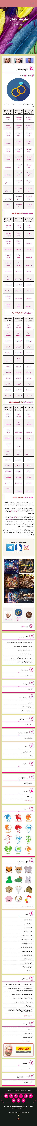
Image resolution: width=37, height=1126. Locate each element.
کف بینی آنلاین (28, 724)
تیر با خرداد (29, 243)
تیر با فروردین (29, 226)
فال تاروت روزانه (14, 516)
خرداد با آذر (8, 183)
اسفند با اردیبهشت (8, 423)
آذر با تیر (8, 346)
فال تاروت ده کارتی (27, 955)
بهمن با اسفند (18, 491)
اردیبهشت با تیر (18, 142)
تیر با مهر (29, 271)
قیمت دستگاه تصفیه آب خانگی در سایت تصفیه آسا (19, 984)
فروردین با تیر (28, 142)
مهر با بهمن (29, 389)
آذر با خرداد (8, 341)
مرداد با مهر (19, 271)
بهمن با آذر (18, 471)
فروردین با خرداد (28, 134)
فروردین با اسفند (28, 205)
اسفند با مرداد (8, 444)
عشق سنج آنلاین (28, 783)
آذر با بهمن (8, 389)
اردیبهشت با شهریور (18, 157)
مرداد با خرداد (18, 242)
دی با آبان (28, 465)
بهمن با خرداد (18, 432)
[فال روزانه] (11, 566)
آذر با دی (8, 384)
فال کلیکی (29, 769)
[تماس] (11, 1096)
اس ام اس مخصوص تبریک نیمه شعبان (22, 646)
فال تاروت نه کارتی (27, 951)
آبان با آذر (18, 378)
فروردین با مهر (28, 165)
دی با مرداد (29, 446)
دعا (31, 755)
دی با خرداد (29, 432)
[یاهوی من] (31, 1096)
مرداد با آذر (19, 284)
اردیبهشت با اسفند (18, 205)
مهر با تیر (29, 346)
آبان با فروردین (18, 326)
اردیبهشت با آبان (18, 173)
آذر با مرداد (8, 352)
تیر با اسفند (29, 306)
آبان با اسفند (18, 395)
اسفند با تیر (8, 438)
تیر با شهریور (29, 265)
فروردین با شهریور (28, 157)
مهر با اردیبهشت (28, 333)
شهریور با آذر (8, 284)
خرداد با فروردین (8, 118)
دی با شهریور (29, 454)
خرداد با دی (8, 190)
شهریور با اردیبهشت (8, 234)
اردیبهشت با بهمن (18, 197)
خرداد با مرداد (8, 149)
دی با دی (29, 477)
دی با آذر (29, 471)
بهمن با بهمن (18, 483)
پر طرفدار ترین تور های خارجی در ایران (22, 998)
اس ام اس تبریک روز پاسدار (25, 650)
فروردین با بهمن (28, 197)
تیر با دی (29, 290)
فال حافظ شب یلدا (27, 1037)
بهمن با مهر (18, 459)
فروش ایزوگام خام (27, 1006)
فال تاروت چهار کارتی (26, 939)
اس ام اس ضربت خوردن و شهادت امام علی (21, 657)
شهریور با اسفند (8, 305)
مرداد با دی (18, 290)
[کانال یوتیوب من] (18, 1100)
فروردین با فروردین (28, 118)
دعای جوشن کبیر (27, 751)
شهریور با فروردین (8, 226)
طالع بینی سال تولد (27, 906)
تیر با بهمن (28, 298)
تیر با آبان (28, 279)
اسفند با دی (8, 477)
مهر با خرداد (29, 341)
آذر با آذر (8, 378)
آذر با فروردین (8, 326)
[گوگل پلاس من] (23, 1100)
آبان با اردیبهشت (18, 333)
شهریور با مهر (8, 271)
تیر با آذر (29, 284)
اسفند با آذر (8, 471)
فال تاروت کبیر (28, 923)
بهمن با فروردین (18, 415)
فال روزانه (10, 519)
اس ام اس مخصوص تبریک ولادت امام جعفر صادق (19, 642)
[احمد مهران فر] (29, 60)
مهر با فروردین (29, 326)
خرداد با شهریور (8, 157)
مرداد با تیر (18, 249)
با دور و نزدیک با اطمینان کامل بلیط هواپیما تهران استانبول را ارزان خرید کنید (20, 1010)
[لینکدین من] (13, 1100)
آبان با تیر (18, 346)
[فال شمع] (11, 581)
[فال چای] (26, 596)
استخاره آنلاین (28, 675)
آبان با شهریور (18, 359)
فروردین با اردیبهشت (28, 126)
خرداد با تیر (8, 143)
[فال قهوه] (26, 581)
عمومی (23, 626)
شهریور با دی (8, 290)
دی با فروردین (29, 415)
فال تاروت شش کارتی (26, 947)
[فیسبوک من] (21, 1096)
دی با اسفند (29, 491)
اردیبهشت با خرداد (18, 134)
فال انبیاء (30, 689)
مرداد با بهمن (18, 298)
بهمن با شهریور (18, 452)
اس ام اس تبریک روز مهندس (25, 661)
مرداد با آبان (18, 279)
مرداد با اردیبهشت (18, 234)
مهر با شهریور (28, 360)
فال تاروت (29, 970)
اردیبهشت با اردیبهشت (18, 126)
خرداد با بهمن (8, 198)
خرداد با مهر (8, 167)
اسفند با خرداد (8, 430)
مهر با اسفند (29, 395)
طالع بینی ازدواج (19, 19)
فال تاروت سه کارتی (27, 935)
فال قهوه (30, 702)
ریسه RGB (29, 796)
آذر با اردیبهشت (8, 333)
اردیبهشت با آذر (18, 181)
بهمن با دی (18, 477)
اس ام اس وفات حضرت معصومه (24, 654)
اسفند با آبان (8, 465)
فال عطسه (29, 1068)
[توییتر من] (6, 1096)
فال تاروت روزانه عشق (26, 963)
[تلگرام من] (26, 1096)
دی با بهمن (28, 483)
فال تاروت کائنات (27, 931)
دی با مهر (29, 459)
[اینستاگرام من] (16, 1096)
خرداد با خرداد (8, 134)
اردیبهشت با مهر (18, 165)
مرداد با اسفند (18, 305)
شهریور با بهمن (8, 297)
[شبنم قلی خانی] (7, 60)
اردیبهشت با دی (18, 189)
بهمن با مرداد (18, 446)
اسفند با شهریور (8, 452)
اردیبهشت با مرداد (18, 149)
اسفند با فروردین (8, 415)
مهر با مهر (28, 366)
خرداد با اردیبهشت (8, 126)
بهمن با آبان (18, 465)
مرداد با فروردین (18, 226)
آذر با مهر (8, 366)
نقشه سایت (11, 1112)
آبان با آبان (18, 372)
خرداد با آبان (8, 175)
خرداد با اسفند (8, 205)
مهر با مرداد (29, 352)
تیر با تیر (29, 249)
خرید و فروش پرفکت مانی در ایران (23, 1002)
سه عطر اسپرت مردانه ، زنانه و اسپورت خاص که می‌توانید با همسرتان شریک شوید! (20, 989)
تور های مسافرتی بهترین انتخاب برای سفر (22, 994)
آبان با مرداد (18, 352)
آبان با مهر (18, 366)
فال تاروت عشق (14, 510)
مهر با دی (29, 384)
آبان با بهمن (18, 389)
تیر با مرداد (29, 257)
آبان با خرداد (18, 341)
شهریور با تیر (8, 249)
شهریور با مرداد (8, 255)
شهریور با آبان (8, 277)
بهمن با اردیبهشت (18, 423)
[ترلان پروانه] (18, 60)
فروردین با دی (28, 189)
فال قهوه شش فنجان (27, 710)
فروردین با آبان (28, 173)
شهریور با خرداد (8, 242)
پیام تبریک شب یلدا (27, 1041)
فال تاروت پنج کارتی (27, 943)
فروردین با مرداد (28, 149)
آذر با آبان (8, 372)
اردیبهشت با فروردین (18, 118)
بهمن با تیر (18, 438)
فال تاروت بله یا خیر (27, 966)
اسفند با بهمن (8, 483)
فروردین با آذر (28, 181)
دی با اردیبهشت (28, 423)
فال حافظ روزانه (28, 1033)
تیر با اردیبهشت (28, 234)
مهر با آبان (28, 372)
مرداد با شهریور (18, 263)
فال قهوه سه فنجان (27, 706)
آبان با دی (18, 384)
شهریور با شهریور (8, 263)
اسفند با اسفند (8, 489)
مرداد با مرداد (18, 255)
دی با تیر (29, 438)
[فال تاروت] (26, 566)
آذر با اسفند (8, 395)
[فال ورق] (11, 596)
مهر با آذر (28, 378)
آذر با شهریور (8, 360)
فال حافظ (30, 1029)
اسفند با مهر (8, 459)
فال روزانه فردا (28, 1082)
